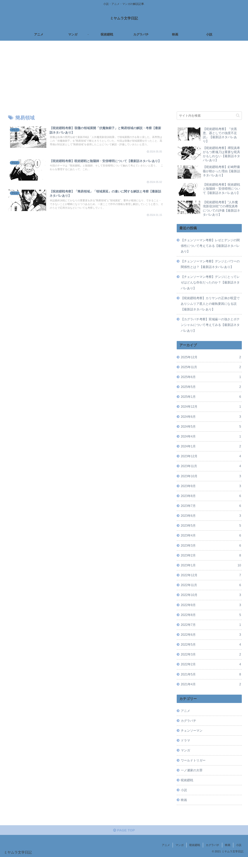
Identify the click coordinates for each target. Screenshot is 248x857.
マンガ (180, 845)
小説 (238, 845)
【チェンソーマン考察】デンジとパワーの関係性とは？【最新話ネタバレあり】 (210, 264)
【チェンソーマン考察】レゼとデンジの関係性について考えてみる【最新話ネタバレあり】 (210, 245)
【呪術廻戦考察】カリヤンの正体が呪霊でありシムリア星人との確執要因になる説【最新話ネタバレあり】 (210, 303)
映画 (227, 845)
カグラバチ (212, 845)
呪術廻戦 (194, 845)
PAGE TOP (125, 830)
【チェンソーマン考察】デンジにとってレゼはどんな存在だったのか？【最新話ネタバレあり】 (210, 282)
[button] (237, 115)
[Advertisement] (124, 72)
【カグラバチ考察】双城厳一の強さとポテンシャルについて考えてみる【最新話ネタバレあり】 (210, 324)
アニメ (166, 845)
